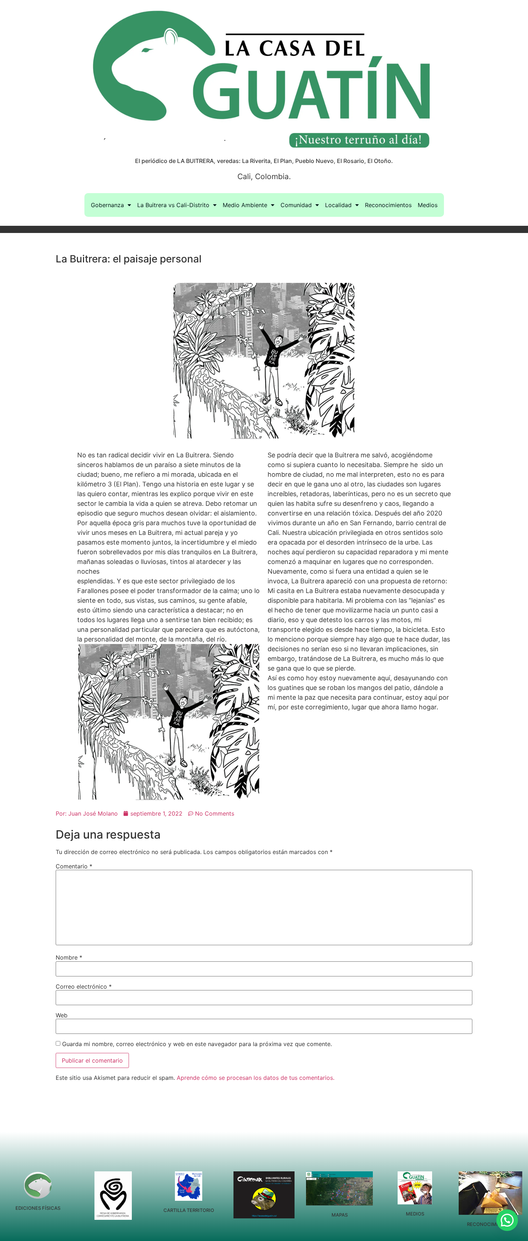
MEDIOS (415, 1214)
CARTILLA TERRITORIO (188, 1210)
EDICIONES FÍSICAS (37, 1208)
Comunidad (296, 205)
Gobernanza (107, 205)
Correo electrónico (84, 986)
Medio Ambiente (245, 205)
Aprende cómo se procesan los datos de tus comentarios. (255, 1077)
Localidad (338, 205)
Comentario (74, 866)
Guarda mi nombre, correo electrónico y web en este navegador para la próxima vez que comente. (197, 1044)
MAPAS (340, 1215)
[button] (507, 1220)
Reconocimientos (388, 205)
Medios (427, 205)
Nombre (69, 957)
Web (62, 1015)
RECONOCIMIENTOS (490, 1224)
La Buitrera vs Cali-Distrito (173, 205)
